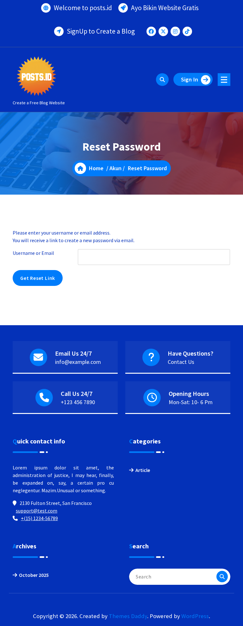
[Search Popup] (162, 79)
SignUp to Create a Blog (101, 31)
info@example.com (78, 361)
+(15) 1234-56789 (39, 518)
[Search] (222, 576)
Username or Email (33, 253)
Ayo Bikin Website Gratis (165, 7)
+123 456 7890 (78, 402)
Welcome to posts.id (83, 7)
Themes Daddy (128, 616)
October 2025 (34, 575)
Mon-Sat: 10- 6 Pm (191, 402)
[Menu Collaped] (224, 79)
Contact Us (181, 361)
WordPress (195, 616)
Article (142, 470)
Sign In (189, 79)
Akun (115, 168)
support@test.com (36, 510)
